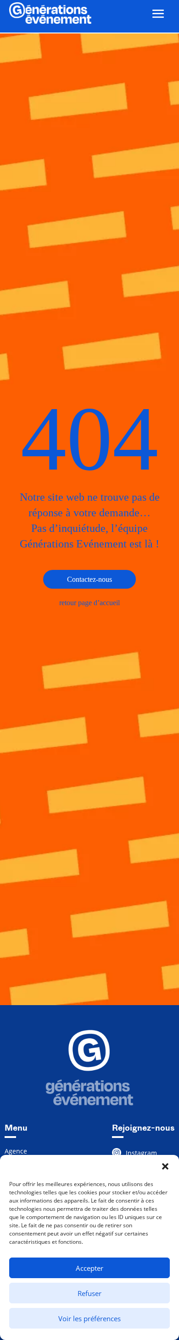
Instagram (141, 1153)
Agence (16, 1151)
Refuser (89, 1293)
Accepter (89, 1268)
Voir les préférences (89, 1318)
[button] (165, 1166)
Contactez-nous (89, 579)
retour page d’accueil (89, 603)
